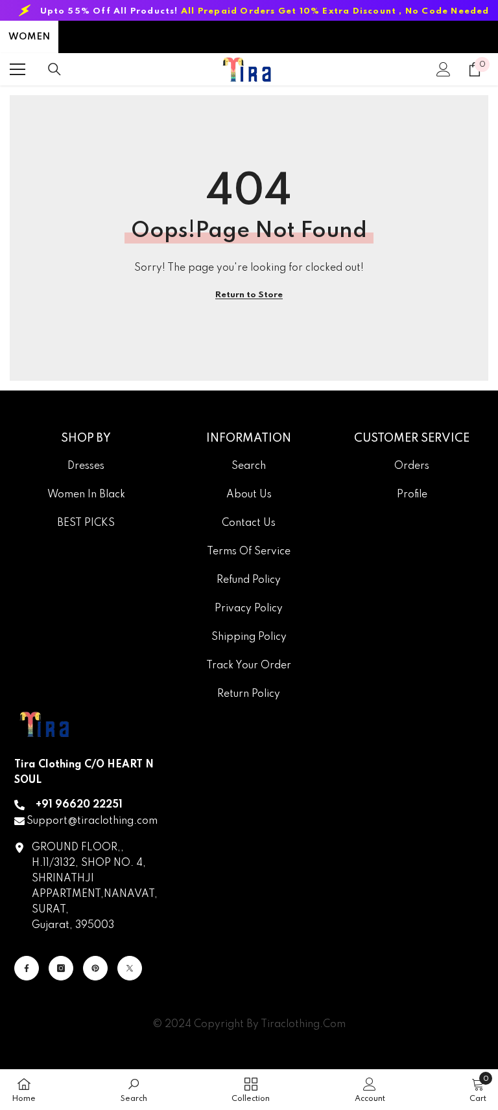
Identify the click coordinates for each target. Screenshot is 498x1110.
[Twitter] (129, 968)
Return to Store (249, 295)
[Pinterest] (95, 968)
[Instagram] (61, 968)
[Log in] (443, 69)
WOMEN (29, 36)
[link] (133, 1089)
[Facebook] (26, 968)
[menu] (17, 69)
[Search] (54, 69)
